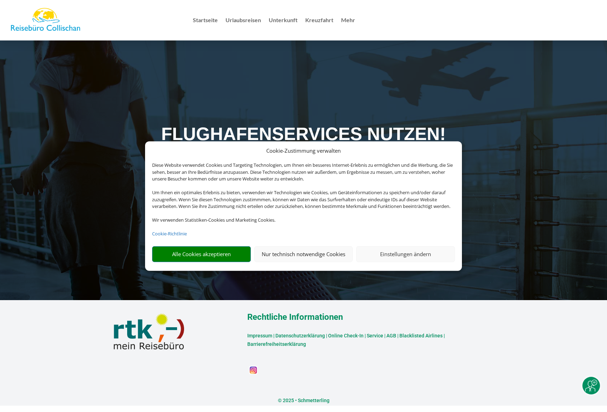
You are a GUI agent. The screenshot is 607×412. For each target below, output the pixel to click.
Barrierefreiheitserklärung (276, 344)
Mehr (348, 20)
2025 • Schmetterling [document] (305, 400)
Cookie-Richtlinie (169, 233)
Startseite (205, 20)
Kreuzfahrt (319, 20)
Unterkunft (283, 20)
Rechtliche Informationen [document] (295, 317)
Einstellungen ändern (405, 254)
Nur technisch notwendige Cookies (303, 254)
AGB (391, 335)
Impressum (259, 335)
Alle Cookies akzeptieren (201, 254)
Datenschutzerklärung (300, 335)
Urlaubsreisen (243, 20)
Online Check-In (346, 335)
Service (375, 335)
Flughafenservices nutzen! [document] (303, 134)
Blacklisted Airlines (421, 335)
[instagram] (253, 372)
